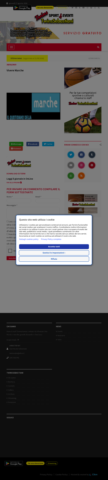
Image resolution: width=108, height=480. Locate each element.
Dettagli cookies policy (28, 239)
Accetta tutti (54, 246)
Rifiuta (54, 259)
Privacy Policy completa (51, 239)
